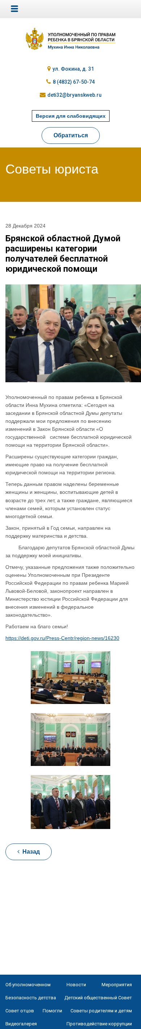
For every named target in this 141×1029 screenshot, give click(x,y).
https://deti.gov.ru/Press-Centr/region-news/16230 (62, 638)
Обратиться (71, 135)
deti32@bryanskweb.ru (74, 95)
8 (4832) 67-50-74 (74, 82)
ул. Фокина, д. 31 (73, 69)
